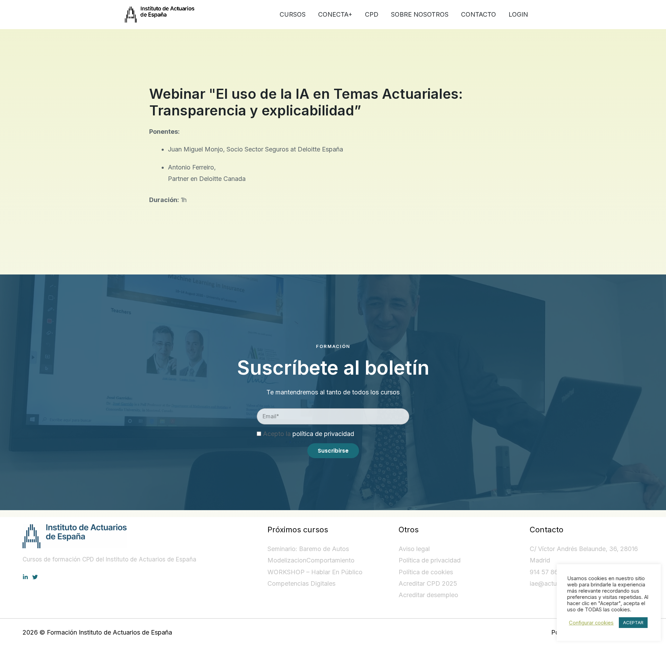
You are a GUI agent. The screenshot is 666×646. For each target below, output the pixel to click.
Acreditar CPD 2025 (428, 583)
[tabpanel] (333, 148)
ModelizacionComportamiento (311, 560)
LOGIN (518, 14)
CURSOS (293, 14)
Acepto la (308, 433)
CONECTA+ (335, 14)
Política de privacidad (430, 560)
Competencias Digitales (301, 583)
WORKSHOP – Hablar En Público (314, 572)
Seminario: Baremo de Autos (308, 548)
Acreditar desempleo (428, 595)
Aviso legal (414, 548)
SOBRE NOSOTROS (420, 14)
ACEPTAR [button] (633, 622)
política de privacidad (323, 433)
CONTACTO (478, 14)
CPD (371, 14)
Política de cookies (426, 572)
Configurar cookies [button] (591, 623)
